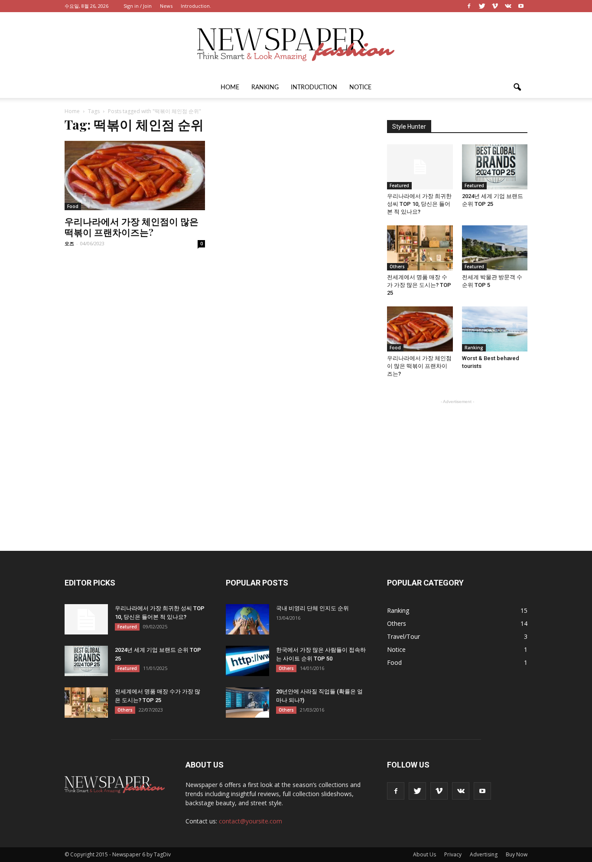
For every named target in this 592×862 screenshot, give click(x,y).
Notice (360, 88)
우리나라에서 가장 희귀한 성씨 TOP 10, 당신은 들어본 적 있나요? (419, 204)
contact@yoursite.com (250, 821)
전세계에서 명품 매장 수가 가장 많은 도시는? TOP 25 (419, 285)
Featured (399, 185)
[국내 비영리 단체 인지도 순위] (247, 619)
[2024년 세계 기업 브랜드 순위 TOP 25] (495, 166)
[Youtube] (520, 6)
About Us (424, 854)
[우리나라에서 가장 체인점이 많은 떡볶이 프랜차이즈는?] (135, 175)
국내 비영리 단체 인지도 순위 (312, 608)
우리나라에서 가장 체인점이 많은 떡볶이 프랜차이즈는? (131, 226)
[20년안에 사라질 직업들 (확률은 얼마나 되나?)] (247, 702)
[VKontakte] (507, 6)
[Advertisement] (457, 460)
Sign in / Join (138, 6)
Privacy (453, 854)
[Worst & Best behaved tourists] (495, 328)
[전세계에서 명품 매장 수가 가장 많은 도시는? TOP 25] (420, 247)
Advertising (484, 854)
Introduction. (196, 6)
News (166, 6)
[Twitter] (481, 6)
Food (72, 206)
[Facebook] (468, 6)
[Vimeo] (494, 6)
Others (397, 266)
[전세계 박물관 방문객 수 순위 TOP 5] (495, 247)
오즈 (69, 243)
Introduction (314, 88)
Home (230, 88)
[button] (517, 87)
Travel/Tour (403, 636)
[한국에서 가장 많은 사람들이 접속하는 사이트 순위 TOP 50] (247, 661)
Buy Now (516, 854)
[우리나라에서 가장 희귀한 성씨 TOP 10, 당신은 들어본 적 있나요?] (420, 166)
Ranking (265, 88)
